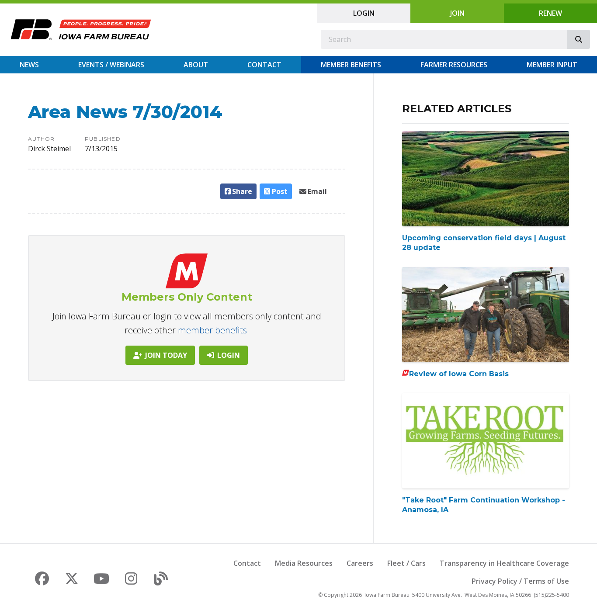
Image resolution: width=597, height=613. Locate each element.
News (29, 64)
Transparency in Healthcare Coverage (504, 563)
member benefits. (213, 330)
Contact (264, 64)
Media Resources (304, 563)
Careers (360, 563)
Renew (550, 13)
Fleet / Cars (406, 563)
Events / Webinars (111, 64)
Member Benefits (351, 64)
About (196, 64)
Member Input (552, 64)
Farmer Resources (453, 64)
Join (457, 13)
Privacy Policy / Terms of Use (520, 581)
